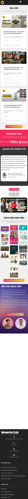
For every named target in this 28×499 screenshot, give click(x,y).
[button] (20, 2)
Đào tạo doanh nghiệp (7, 494)
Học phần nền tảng (6, 473)
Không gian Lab (5, 497)
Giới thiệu (3, 489)
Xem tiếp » (6, 40)
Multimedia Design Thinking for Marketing (13, 476)
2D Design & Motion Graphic (9, 470)
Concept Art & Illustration (8, 467)
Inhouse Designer (6, 478)
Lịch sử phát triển (6, 492)
